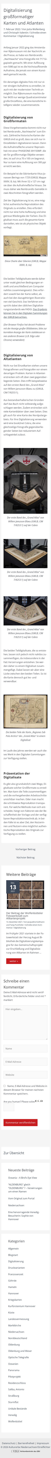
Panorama (13, 1370)
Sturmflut (13, 1402)
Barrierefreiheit (26, 1443)
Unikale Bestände (17, 1408)
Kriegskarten (15, 1299)
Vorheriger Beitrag (25, 849)
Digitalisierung (26, 36)
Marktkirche (14, 1325)
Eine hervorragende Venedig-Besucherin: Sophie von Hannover (23, 1215)
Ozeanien (13, 1363)
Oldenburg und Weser (20, 1351)
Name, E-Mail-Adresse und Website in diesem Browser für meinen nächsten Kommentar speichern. (25, 1089)
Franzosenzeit (15, 1274)
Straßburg (13, 1395)
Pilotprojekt (14, 1376)
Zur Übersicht (14, 1153)
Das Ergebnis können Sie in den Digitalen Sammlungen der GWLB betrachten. (25, 313)
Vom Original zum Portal (21, 1198)
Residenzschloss (17, 1383)
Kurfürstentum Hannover (21, 1306)
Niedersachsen (16, 1205)
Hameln (12, 1287)
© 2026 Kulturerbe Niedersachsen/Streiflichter (25, 1447)
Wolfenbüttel (15, 1421)
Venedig (12, 1415)
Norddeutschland (17, 1338)
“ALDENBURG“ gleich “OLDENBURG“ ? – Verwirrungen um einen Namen (25, 1188)
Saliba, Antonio (16, 1389)
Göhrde (12, 1280)
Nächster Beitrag (26, 857)
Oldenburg (14, 1344)
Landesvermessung (18, 1319)
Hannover (13, 1293)
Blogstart (13, 1255)
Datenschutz (9, 1443)
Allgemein (13, 1248)
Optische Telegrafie (18, 1357)
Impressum (43, 1443)
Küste (11, 1312)
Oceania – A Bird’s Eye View (22, 1177)
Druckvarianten (16, 1267)
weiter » (14, 961)
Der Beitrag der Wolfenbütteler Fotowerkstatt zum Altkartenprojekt (24, 915)
